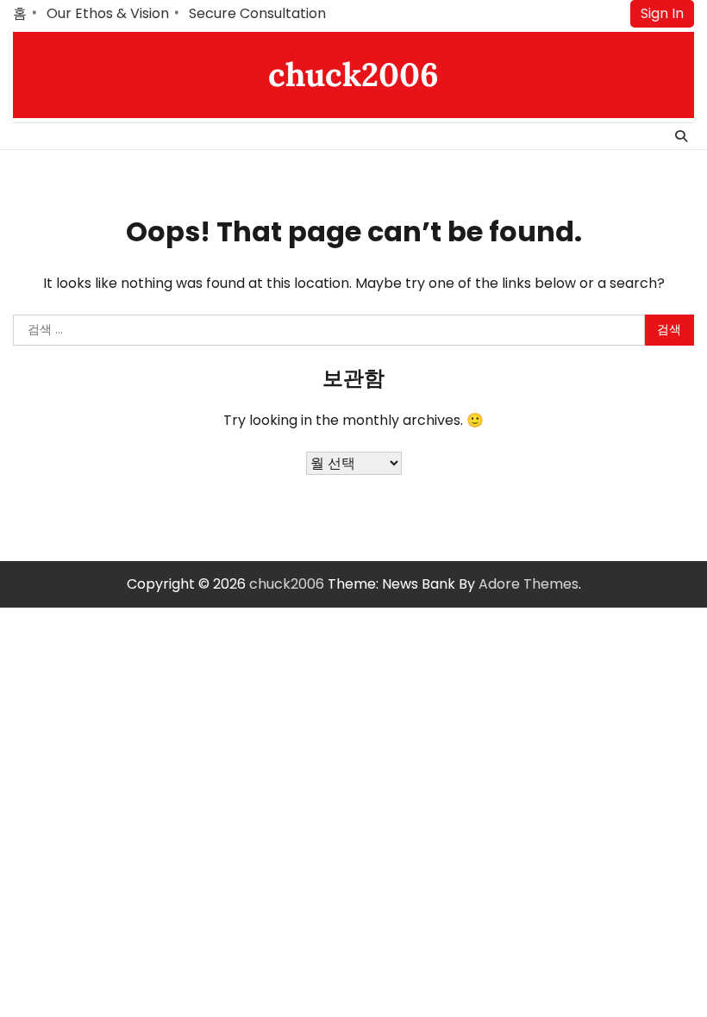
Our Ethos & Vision (108, 13)
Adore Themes (529, 584)
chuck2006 (353, 74)
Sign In (662, 13)
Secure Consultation (257, 13)
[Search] (681, 136)
